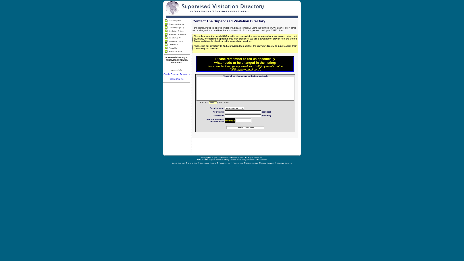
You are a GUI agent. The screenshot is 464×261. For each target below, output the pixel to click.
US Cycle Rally (252, 163)
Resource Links (176, 41)
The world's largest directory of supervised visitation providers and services (232, 160)
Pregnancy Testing (208, 163)
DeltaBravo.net (176, 79)
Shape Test (192, 163)
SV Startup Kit (175, 38)
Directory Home (176, 21)
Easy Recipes (224, 163)
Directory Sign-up (176, 28)
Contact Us (173, 45)
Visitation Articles (177, 31)
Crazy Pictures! (267, 163)
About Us (173, 48)
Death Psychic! (178, 163)
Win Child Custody (284, 163)
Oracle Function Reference (176, 74)
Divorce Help (238, 163)
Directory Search (176, 24)
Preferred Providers (177, 34)
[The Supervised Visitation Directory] (232, 9)
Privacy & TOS (175, 51)
